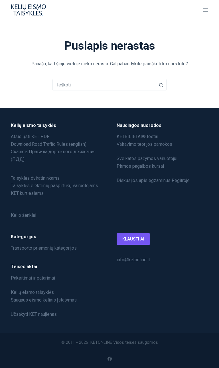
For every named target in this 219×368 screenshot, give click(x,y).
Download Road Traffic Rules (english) (48, 144)
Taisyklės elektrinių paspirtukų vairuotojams (54, 185)
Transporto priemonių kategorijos (44, 248)
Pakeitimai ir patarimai (33, 278)
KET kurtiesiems (27, 193)
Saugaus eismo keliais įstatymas (44, 300)
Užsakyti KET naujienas (34, 314)
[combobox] (104, 84)
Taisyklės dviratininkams (35, 178)
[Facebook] (110, 359)
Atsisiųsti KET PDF (30, 136)
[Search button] (160, 84)
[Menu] (205, 10)
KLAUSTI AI (133, 239)
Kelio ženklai (23, 215)
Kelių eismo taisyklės (32, 292)
